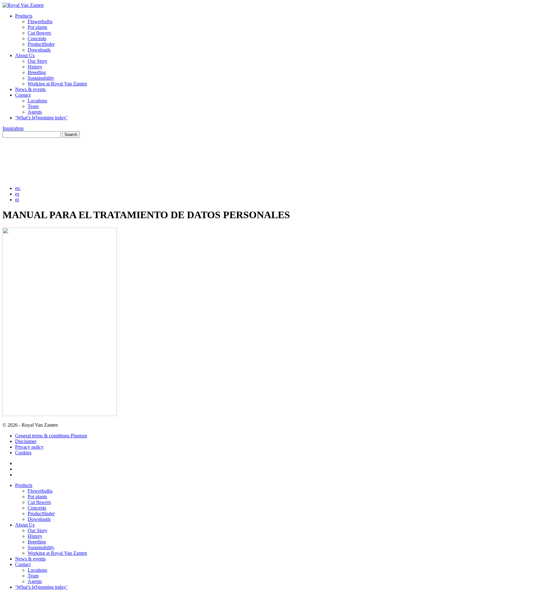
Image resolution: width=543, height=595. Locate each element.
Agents (35, 112)
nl (17, 199)
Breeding (37, 72)
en (18, 188)
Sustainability (41, 78)
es (17, 194)
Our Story (37, 61)
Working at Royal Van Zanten (57, 83)
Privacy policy (29, 447)
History (35, 66)
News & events (30, 89)
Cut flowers (39, 32)
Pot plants (37, 27)
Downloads (39, 49)
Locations (37, 100)
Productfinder (41, 44)
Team (33, 106)
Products (23, 16)
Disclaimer (25, 441)
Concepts (37, 38)
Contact (22, 95)
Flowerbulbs (40, 21)
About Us (25, 55)
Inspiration (13, 128)
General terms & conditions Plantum (51, 435)
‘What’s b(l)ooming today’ (41, 117)
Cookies (23, 452)
